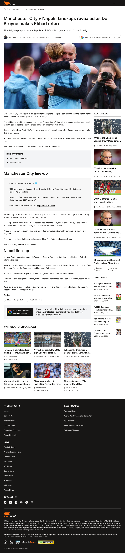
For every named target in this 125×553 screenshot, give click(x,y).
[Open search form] (114, 3)
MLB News (8, 485)
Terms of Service (10, 435)
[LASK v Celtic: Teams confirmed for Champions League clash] (107, 218)
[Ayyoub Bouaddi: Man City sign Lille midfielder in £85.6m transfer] (47, 339)
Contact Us (8, 416)
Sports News (69, 421)
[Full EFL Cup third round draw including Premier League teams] (118, 308)
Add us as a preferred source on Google (102, 37)
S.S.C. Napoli (35, 300)
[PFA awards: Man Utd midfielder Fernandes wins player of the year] (47, 370)
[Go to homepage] (10, 3)
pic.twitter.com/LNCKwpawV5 (22, 200)
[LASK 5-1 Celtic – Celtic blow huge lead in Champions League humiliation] (107, 187)
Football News (14, 9)
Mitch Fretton (14, 37)
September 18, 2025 (46, 205)
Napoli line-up (15, 163)
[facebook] (5, 502)
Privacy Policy (9, 421)
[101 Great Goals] (62, 515)
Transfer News (70, 411)
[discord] (32, 502)
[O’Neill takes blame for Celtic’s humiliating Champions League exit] (107, 157)
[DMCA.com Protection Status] (45, 543)
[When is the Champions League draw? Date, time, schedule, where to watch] (77, 339)
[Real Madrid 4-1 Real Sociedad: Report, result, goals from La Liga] (118, 320)
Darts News (8, 476)
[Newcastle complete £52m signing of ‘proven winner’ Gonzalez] (17, 339)
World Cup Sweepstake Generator (78, 416)
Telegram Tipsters (71, 430)
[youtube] (21, 502)
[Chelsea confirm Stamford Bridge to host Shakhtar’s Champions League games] (107, 248)
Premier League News (12, 452)
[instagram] (15, 502)
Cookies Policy (9, 425)
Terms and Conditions (12, 430)
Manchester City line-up (19, 158)
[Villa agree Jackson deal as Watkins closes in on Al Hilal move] (118, 285)
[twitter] (10, 502)
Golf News (8, 480)
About (6, 411)
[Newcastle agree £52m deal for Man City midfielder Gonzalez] (77, 370)
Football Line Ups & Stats (74, 425)
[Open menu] (119, 3)
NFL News (8, 466)
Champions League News (34, 9)
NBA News (8, 461)
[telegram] (26, 502)
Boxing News (9, 471)
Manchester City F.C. (15, 300)
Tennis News (9, 490)
